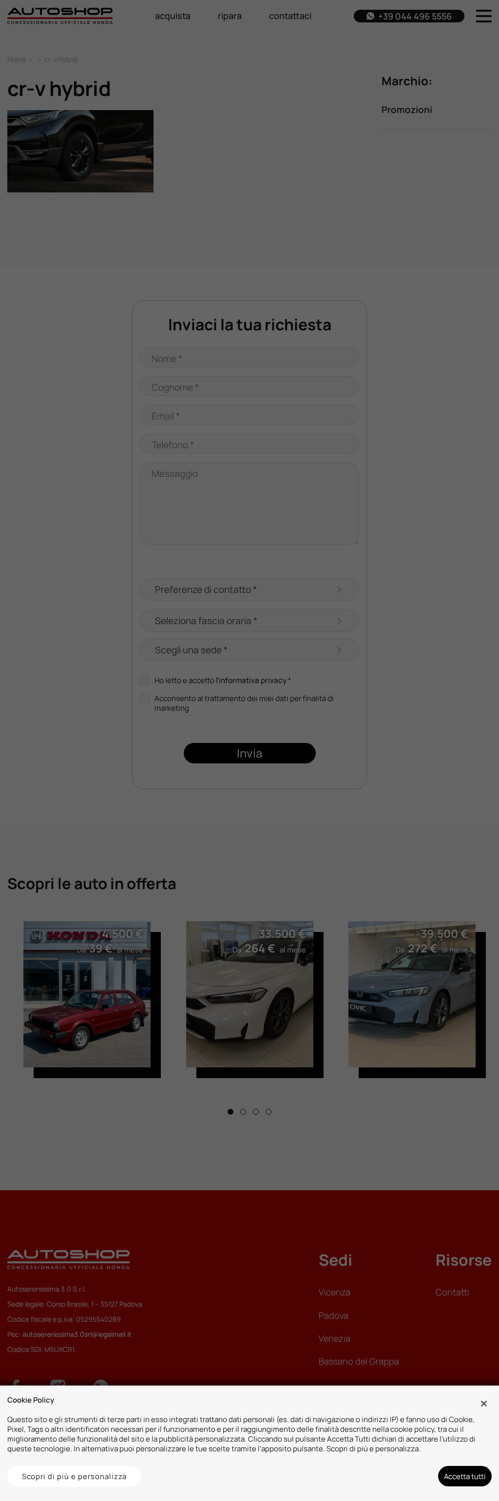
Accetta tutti (465, 1476)
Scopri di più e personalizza (74, 1476)
